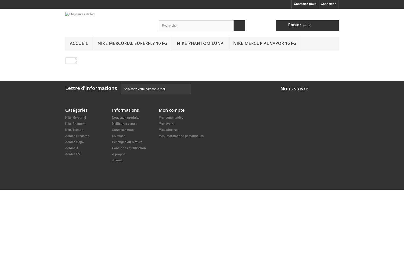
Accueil (79, 43)
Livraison (119, 136)
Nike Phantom (75, 123)
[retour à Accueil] (70, 61)
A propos (118, 154)
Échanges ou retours (127, 142)
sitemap (117, 160)
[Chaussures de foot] (108, 20)
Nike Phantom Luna (200, 43)
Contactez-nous (305, 4)
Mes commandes (171, 117)
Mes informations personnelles (181, 136)
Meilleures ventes (124, 123)
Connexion (328, 4)
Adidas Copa (74, 142)
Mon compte (172, 110)
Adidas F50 (73, 154)
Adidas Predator (77, 136)
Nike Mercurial (75, 117)
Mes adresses (168, 130)
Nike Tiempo (74, 130)
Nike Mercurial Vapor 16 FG (264, 43)
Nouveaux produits (125, 117)
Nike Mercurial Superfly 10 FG (132, 43)
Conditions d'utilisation (129, 148)
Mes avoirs (166, 123)
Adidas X (71, 148)
